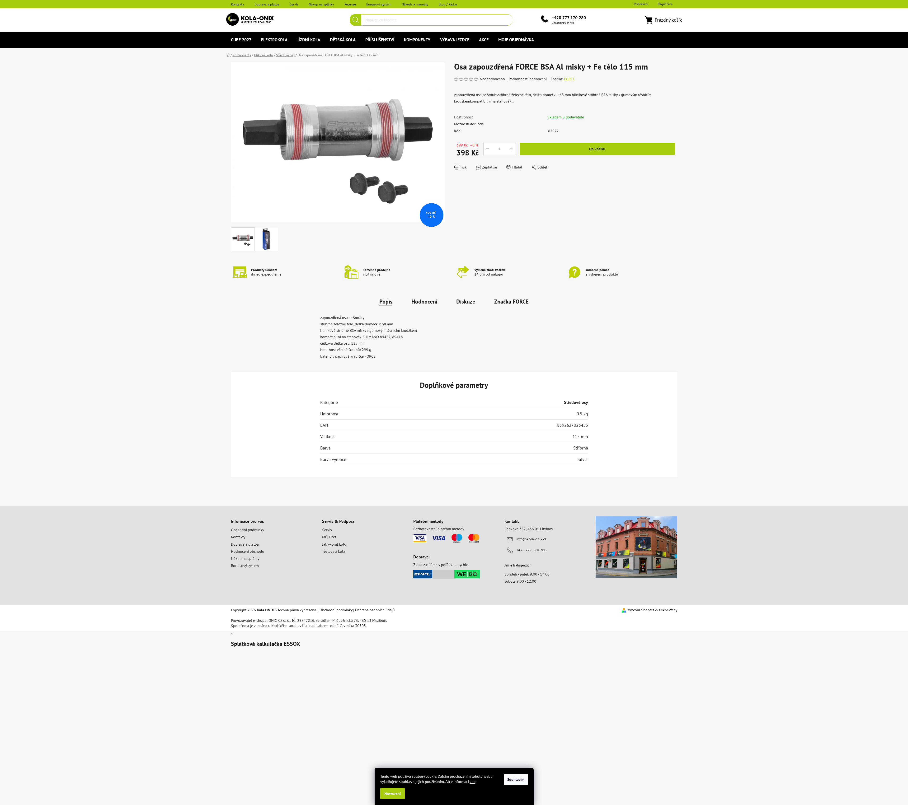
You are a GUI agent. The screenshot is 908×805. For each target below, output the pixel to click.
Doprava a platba (266, 4)
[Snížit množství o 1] (487, 149)
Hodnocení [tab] (424, 301)
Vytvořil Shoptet (641, 610)
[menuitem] (241, 40)
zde (472, 781)
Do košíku (597, 148)
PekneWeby (668, 610)
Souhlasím (515, 779)
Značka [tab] (511, 301)
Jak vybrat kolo (334, 544)
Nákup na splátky (321, 4)
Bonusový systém (378, 4)
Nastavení (392, 793)
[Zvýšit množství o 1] (511, 149)
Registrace (665, 4)
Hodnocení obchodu (247, 551)
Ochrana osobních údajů (375, 610)
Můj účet (329, 536)
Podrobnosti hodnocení (528, 78)
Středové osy (576, 402)
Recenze (350, 4)
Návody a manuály (415, 4)
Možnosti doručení (469, 124)
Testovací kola (333, 551)
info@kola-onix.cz (531, 539)
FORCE (569, 78)
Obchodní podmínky (247, 529)
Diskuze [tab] (465, 301)
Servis (294, 4)
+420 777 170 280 (569, 17)
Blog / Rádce (448, 4)
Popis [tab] (385, 301)
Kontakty (237, 4)
